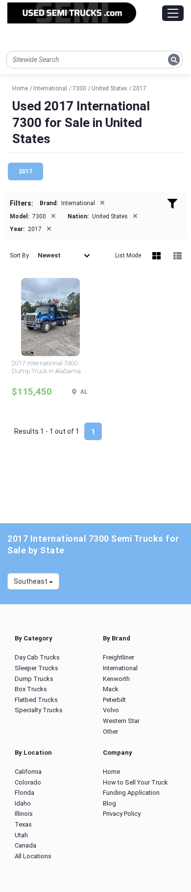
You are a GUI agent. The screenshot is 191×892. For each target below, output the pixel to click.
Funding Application (131, 792)
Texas (23, 824)
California (28, 771)
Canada (25, 845)
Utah (21, 835)
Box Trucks (31, 689)
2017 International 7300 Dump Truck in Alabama (46, 367)
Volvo (111, 710)
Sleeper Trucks (36, 668)
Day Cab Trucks (37, 657)
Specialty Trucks (39, 710)
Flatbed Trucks (36, 699)
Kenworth (116, 678)
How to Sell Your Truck (135, 782)
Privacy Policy (122, 813)
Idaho (23, 803)
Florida (24, 792)
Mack (111, 689)
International (120, 668)
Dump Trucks (34, 678)
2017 (25, 171)
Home (111, 771)
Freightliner (118, 657)
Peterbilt (114, 699)
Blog (109, 803)
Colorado (28, 782)
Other (110, 731)
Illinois (24, 813)
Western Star (121, 720)
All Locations (33, 856)
